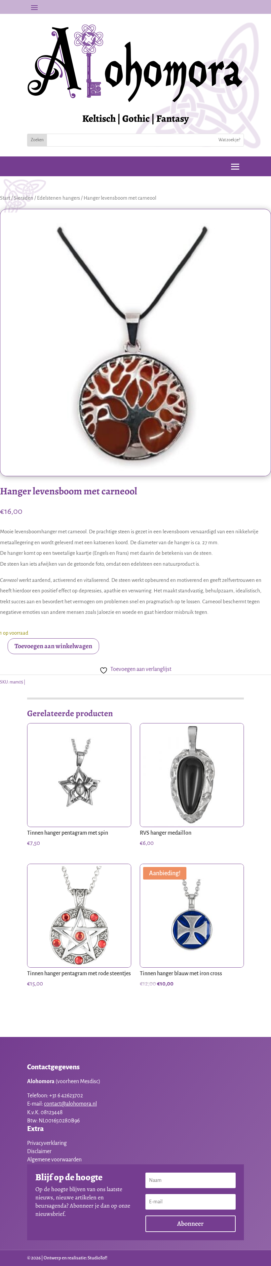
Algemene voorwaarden (54, 1160)
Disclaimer (39, 1151)
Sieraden (23, 198)
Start (5, 198)
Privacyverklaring (47, 1143)
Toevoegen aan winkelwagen (53, 646)
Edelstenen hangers (58, 198)
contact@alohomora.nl (70, 1104)
